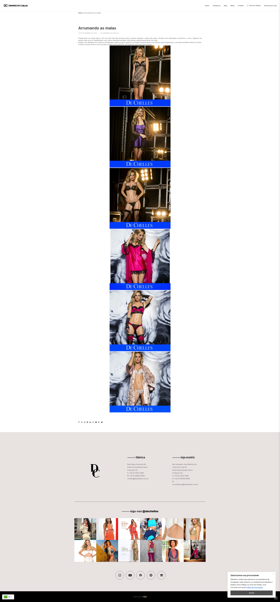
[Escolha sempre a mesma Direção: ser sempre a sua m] (195, 551)
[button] (79, 422)
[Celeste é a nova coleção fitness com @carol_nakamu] (151, 529)
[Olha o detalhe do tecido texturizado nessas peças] (173, 529)
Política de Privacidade (254, 587)
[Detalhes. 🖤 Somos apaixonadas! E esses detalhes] (151, 551)
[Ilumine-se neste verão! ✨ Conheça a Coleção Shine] (85, 529)
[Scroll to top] (276, 598)
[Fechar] (273, 573)
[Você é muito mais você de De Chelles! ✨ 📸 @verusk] (107, 551)
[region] (252, 585)
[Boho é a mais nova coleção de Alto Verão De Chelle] (107, 529)
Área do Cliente (255, 5)
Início (80, 13)
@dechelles (150, 511)
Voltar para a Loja (270, 5)
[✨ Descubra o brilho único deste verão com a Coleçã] (195, 529)
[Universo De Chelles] (17, 5)
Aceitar (251, 593)
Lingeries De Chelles (110, 33)
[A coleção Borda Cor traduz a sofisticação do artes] (173, 551)
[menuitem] (208, 5)
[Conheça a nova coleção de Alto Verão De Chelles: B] (129, 529)
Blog (225, 5)
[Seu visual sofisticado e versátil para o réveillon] (85, 551)
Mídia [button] (232, 5)
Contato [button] (240, 5)
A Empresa (216, 5)
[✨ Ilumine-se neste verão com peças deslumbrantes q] (129, 551)
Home (207, 5)
